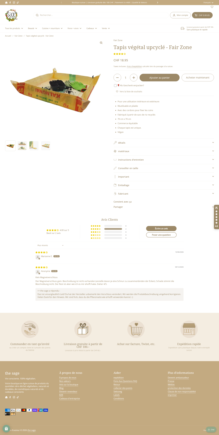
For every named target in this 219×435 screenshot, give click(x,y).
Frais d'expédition (134, 66)
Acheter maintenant (197, 77)
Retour (117, 384)
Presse (171, 381)
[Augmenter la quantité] (134, 77)
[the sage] (11, 15)
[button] (202, 15)
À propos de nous (67, 377)
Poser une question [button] (161, 234)
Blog (61, 388)
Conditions (119, 398)
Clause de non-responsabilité (182, 391)
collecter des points (123, 388)
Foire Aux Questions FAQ (125, 381)
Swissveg (118, 391)
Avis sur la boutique (68, 384)
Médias (171, 384)
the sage (32, 430)
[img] (41, 252)
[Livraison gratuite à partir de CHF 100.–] (83, 329)
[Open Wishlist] (212, 7)
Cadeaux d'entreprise (69, 398)
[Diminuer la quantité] (117, 77)
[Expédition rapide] (189, 329)
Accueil (8, 36)
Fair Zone (18, 36)
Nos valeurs (65, 381)
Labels (117, 395)
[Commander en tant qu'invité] (30, 329)
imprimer (172, 395)
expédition (119, 377)
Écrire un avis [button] (161, 228)
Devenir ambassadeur (178, 377)
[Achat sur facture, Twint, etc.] (136, 329)
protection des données (179, 388)
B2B (61, 395)
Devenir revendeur (68, 391)
